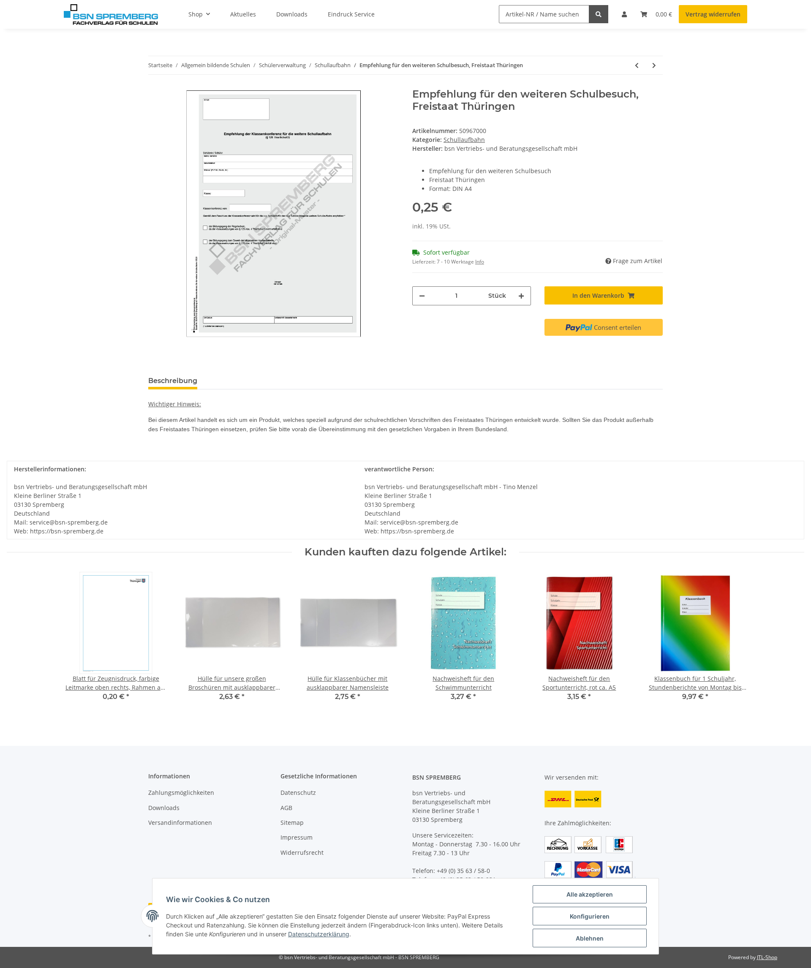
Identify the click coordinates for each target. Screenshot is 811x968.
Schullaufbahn (464, 140)
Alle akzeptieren (589, 894)
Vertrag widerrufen (713, 14)
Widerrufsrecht (302, 852)
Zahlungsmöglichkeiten (181, 793)
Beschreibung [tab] (172, 381)
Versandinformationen (180, 822)
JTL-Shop (767, 957)
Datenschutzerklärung (318, 934)
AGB (286, 808)
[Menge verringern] (422, 296)
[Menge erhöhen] (521, 296)
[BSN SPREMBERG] (111, 14)
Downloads (164, 808)
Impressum (296, 837)
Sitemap (292, 822)
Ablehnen (590, 938)
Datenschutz (298, 793)
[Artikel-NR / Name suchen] (598, 14)
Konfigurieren (590, 916)
